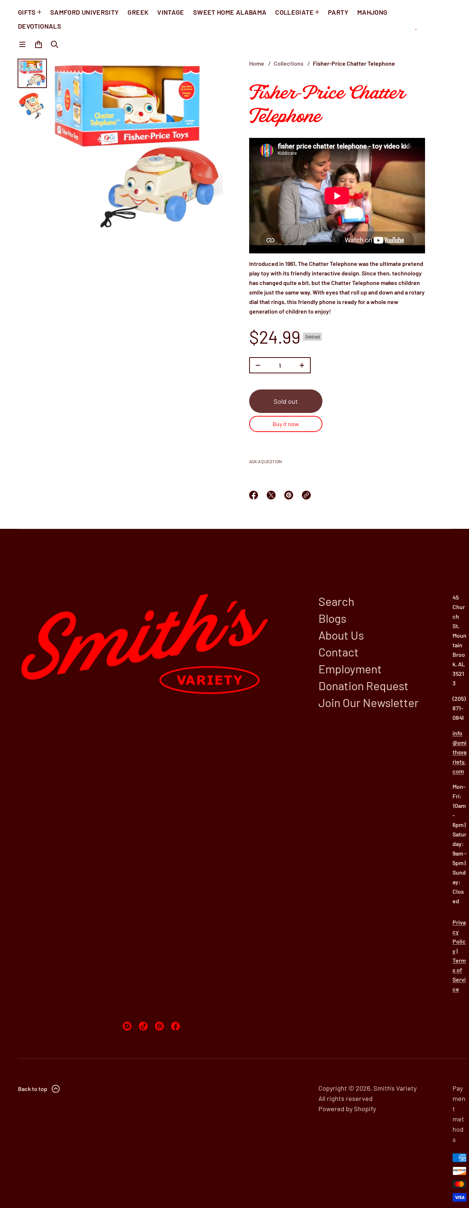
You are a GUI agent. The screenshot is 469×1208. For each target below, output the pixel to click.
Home (256, 63)
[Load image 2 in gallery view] (32, 106)
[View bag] (38, 44)
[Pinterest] (159, 1026)
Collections (288, 63)
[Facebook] (175, 1026)
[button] (55, 44)
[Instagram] (127, 1026)
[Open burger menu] (22, 44)
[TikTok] (143, 1026)
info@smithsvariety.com (459, 752)
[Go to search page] (55, 44)
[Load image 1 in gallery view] (32, 73)
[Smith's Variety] (427, 29)
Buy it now (286, 423)
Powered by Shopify (347, 1109)
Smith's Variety (395, 1088)
